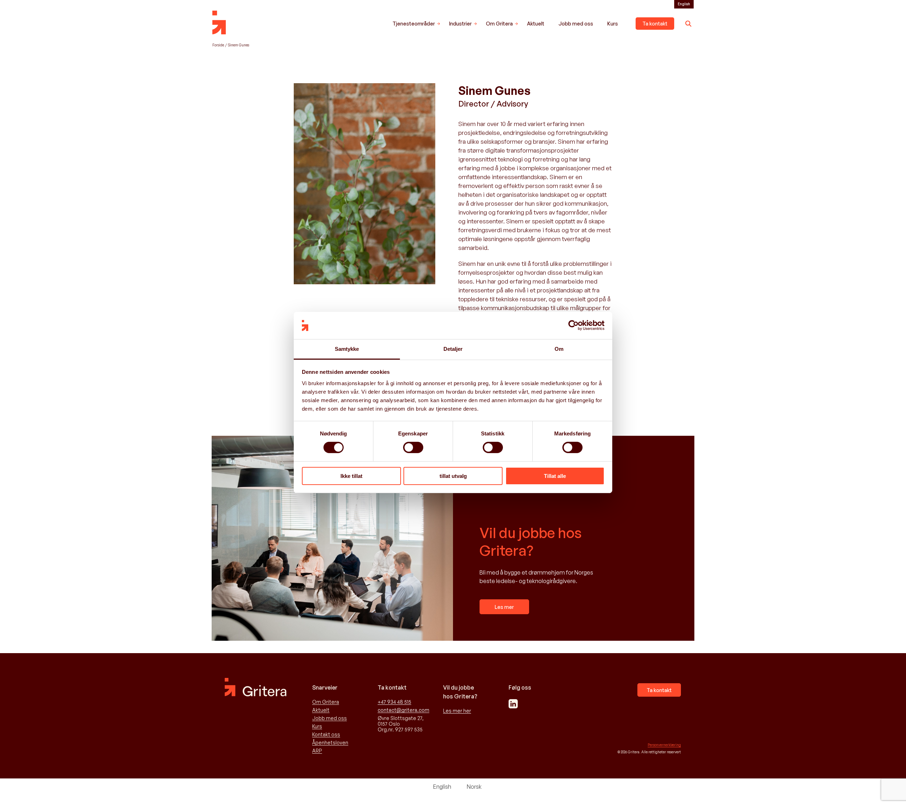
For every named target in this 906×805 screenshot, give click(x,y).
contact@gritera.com (403, 710)
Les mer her (457, 711)
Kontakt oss (326, 734)
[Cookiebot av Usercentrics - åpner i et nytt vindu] (573, 325)
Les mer (504, 607)
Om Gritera (499, 24)
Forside (218, 45)
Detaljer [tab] (453, 349)
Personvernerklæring (664, 745)
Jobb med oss (575, 24)
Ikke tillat (351, 476)
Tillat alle (555, 476)
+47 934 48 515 (394, 702)
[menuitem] (684, 4)
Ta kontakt (654, 24)
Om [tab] (559, 349)
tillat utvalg (453, 476)
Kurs (612, 24)
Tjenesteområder (413, 24)
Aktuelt (535, 24)
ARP (317, 751)
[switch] (413, 447)
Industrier (460, 24)
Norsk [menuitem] (474, 786)
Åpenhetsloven (330, 743)
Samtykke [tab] (347, 349)
